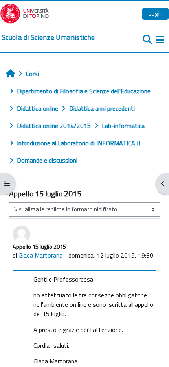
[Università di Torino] (24, 12)
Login (155, 13)
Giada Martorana (40, 255)
